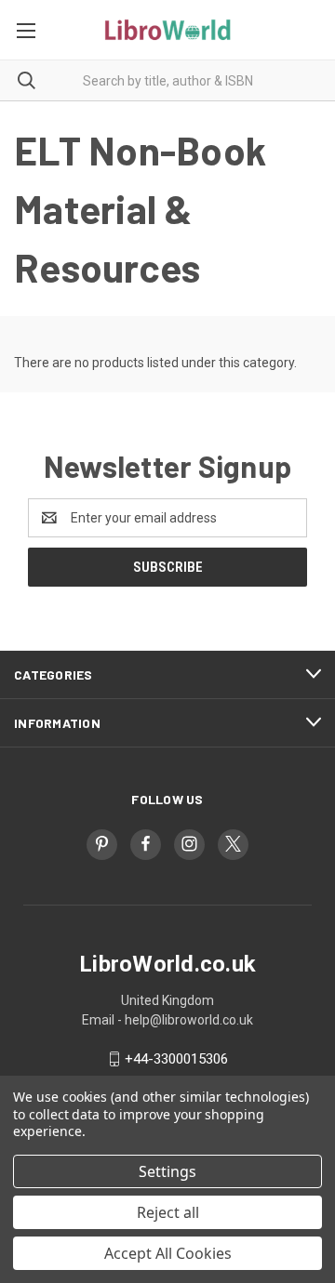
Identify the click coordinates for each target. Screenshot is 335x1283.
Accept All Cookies (168, 1253)
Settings (167, 1171)
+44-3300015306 (176, 1059)
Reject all (168, 1212)
